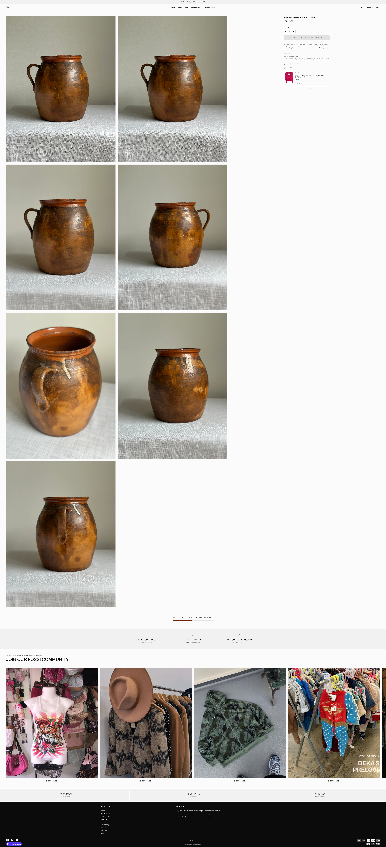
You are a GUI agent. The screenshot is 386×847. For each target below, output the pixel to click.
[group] (193, 2)
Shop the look (52, 781)
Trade (102, 833)
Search (103, 811)
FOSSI (8, 7)
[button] (360, 7)
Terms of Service (106, 816)
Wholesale (104, 830)
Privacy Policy (105, 819)
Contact (103, 822)
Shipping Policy (105, 813)
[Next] (379, 2)
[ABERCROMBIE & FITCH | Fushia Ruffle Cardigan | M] (289, 78)
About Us (103, 827)
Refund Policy (105, 825)
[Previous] (6, 2)
